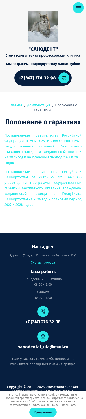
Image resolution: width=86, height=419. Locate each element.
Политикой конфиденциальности (53, 404)
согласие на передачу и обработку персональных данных (47, 399)
